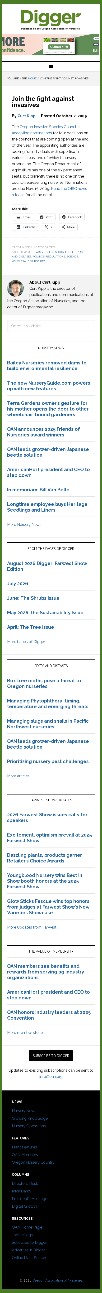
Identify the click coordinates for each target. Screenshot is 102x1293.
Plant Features (24, 1147)
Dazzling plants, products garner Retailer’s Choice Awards (44, 858)
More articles (18, 776)
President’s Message (29, 1198)
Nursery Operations (29, 1126)
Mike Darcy (21, 1191)
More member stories (26, 1032)
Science (72, 256)
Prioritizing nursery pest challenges (48, 761)
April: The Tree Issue (30, 627)
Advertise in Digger (28, 1250)
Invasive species (45, 252)
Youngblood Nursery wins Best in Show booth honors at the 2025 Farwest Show (44, 881)
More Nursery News (24, 524)
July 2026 (17, 583)
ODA (61, 252)
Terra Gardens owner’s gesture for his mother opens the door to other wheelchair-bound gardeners (48, 408)
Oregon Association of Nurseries (57, 1280)
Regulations (55, 256)
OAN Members (25, 1155)
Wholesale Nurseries (28, 261)
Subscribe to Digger (29, 1242)
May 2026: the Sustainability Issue (45, 612)
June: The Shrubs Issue (33, 598)
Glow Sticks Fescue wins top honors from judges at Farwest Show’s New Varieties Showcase (48, 906)
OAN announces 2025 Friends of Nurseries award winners (43, 432)
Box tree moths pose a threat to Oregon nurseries (44, 683)
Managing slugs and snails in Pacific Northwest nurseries (48, 724)
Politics (39, 256)
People (70, 252)
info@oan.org (51, 1076)
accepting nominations (32, 133)
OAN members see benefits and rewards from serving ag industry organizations (45, 971)
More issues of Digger (26, 641)
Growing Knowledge (30, 1118)
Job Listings (22, 1235)
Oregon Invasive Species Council (48, 127)
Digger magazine (51, 19)
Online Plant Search (29, 1257)
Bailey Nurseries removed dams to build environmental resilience (47, 365)
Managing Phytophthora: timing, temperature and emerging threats (47, 703)
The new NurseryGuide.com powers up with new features (48, 386)
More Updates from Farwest (31, 927)
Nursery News (24, 1111)
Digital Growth (24, 1206)
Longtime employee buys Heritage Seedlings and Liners (47, 507)
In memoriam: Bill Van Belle (38, 490)
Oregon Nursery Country (33, 1162)
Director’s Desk (25, 1183)
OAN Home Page (27, 1227)
